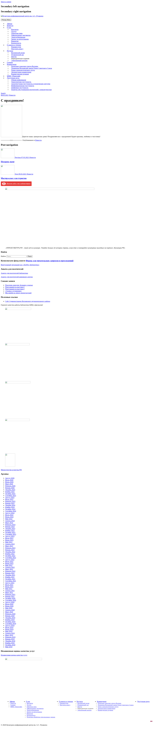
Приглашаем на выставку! (15, 287)
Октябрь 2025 (10, 494)
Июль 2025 (9, 499)
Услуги (29, 705)
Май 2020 (8, 608)
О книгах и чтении (66, 701)
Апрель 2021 (10, 591)
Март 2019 (9, 635)
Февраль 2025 (10, 501)
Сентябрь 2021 (10, 581)
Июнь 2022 (9, 563)
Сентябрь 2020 (10, 600)
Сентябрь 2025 (10, 495)
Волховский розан (83, 703)
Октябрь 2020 (10, 598)
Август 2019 (9, 625)
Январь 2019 (9, 639)
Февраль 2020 (10, 614)
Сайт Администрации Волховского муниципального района (27, 301)
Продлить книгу (17, 49)
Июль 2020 (9, 604)
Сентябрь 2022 (10, 558)
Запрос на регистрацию (34, 712)
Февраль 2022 (10, 571)
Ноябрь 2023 (9, 530)
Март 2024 (9, 523)
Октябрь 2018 (10, 645)
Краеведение (101, 701)
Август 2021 (9, 583)
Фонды (79, 707)
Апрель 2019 (10, 633)
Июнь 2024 (9, 517)
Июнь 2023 (9, 540)
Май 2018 (8, 647)
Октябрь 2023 (10, 532)
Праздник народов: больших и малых (19, 285)
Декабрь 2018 (10, 641)
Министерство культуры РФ (11, 470)
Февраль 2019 (10, 637)
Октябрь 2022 (10, 556)
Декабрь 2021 (10, 575)
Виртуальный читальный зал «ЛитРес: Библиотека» (20, 265)
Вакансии (30, 713)
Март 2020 (9, 612)
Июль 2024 (9, 515)
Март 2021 (9, 592)
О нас (9, 27)
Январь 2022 (9, 573)
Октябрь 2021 (10, 579)
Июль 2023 (9, 538)
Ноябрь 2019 (9, 620)
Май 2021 (8, 589)
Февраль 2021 (10, 594)
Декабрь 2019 (10, 618)
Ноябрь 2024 (9, 507)
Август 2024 (9, 513)
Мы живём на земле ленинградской (18, 293)
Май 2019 (8, 631)
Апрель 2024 (10, 521)
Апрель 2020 (10, 610)
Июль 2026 (9, 480)
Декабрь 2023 (10, 528)
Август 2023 (9, 536)
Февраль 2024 (10, 525)
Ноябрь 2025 (9, 492)
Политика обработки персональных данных (41, 717)
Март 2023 (9, 546)
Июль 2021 (9, 585)
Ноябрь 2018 (9, 643)
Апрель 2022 (10, 567)
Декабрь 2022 (10, 552)
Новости (12, 95)
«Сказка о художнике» (13, 291)
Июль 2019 (9, 627)
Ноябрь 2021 (9, 577)
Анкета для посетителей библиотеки (14, 273)
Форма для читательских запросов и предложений (49, 261)
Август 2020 (9, 602)
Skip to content (6, 2)
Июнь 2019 (9, 629)
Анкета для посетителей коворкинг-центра (17, 277)
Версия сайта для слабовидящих (18, 183)
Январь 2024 (9, 527)
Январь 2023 (9, 550)
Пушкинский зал (83, 705)
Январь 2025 (9, 503)
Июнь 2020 (9, 606)
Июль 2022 (9, 561)
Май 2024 (8, 519)
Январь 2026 (9, 488)
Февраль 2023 (10, 548)
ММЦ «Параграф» (16, 707)
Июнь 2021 (9, 587)
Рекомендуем (64, 703)
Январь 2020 (9, 616)
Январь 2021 (9, 596)
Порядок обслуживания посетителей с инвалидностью (31, 90)
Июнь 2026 (9, 482)
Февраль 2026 (10, 486)
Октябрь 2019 (10, 622)
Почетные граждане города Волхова (109, 703)
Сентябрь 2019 (10, 623)
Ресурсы (80, 701)
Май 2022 (8, 565)
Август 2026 (9, 478)
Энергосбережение (33, 710)
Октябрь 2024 (10, 509)
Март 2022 (9, 569)
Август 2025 (9, 497)
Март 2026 (9, 484)
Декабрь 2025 (10, 490)
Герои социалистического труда (108, 707)
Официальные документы (35, 708)
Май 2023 (8, 542)
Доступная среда (143, 701)
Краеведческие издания (105, 710)
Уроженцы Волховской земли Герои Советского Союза (115, 705)
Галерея (12, 705)
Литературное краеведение (106, 708)
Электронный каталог (19, 60)
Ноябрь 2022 (9, 554)
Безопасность (31, 715)
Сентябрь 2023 (10, 534)
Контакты (30, 703)
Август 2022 (9, 559)
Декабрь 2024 (10, 505)
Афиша (12, 701)
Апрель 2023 (10, 544)
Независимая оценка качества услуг (14, 655)
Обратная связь (32, 707)
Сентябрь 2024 (10, 511)
